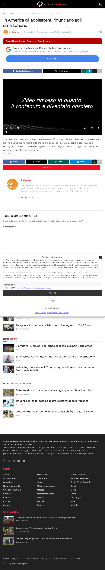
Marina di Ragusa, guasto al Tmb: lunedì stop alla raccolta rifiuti (44, 539)
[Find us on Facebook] (4, 461)
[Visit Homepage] (52, 4)
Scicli (73, 486)
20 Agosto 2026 (23, 405)
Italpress (15, 32)
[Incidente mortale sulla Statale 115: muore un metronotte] (8, 317)
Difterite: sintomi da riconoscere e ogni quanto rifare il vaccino (54, 390)
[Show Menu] (4, 4)
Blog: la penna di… (12, 486)
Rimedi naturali (78, 474)
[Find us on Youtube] (24, 461)
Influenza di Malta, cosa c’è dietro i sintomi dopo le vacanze (52, 400)
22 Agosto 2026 (23, 318)
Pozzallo (41, 501)
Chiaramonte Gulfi (12, 490)
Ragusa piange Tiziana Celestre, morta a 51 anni (37, 528)
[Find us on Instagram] (14, 461)
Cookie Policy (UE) (11, 558)
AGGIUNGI (52, 58)
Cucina (6, 501)
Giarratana (42, 478)
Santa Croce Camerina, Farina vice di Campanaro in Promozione (55, 356)
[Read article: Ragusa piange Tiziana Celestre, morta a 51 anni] (8, 531)
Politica (40, 497)
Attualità (13, 14)
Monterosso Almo (45, 493)
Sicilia (73, 490)
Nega (52, 300)
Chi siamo (76, 558)
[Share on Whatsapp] (84, 71)
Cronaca (7, 497)
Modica (40, 490)
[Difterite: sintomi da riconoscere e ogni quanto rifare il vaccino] (8, 392)
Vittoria (74, 505)
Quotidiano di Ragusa (18, 564)
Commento (9, 226)
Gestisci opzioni (52, 308)
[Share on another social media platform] (99, 71)
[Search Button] (100, 4)
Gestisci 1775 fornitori (14, 288)
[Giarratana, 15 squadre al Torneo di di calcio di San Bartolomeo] (8, 348)
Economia (42, 474)
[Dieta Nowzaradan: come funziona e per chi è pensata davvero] (8, 414)
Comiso (7, 493)
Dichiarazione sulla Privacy (58, 313)
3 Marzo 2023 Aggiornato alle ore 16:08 (42, 32)
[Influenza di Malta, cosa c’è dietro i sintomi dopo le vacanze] (8, 403)
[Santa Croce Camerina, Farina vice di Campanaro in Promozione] (8, 359)
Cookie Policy (40, 313)
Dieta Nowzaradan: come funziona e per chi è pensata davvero (54, 411)
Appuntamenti (10, 478)
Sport (73, 493)
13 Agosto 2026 (23, 374)
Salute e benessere (79, 478)
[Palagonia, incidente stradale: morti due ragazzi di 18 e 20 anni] (8, 327)
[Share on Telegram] (89, 71)
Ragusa (40, 505)
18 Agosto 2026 (23, 415)
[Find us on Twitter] (8, 461)
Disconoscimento (59, 558)
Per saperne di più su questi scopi (37, 288)
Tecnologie (76, 497)
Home (5, 14)
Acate (6, 474)
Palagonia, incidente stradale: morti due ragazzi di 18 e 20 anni (54, 325)
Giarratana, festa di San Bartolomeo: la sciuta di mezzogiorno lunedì (46, 517)
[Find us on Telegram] (18, 461)
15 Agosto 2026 (23, 360)
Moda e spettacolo (46, 486)
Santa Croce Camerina (81, 482)
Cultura (6, 505)
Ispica (40, 482)
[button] (101, 257)
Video (73, 501)
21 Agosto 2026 (23, 329)
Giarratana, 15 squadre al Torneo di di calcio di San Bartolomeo (54, 345)
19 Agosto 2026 (23, 350)
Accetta (52, 293)
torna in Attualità (51, 167)
